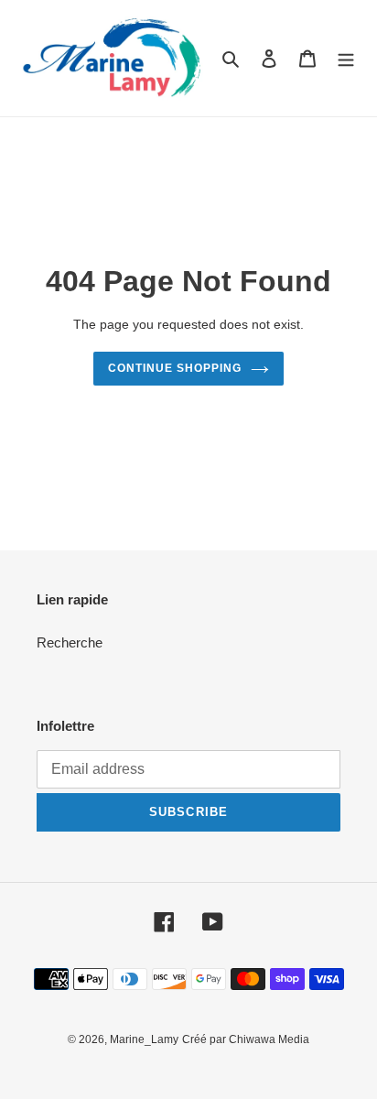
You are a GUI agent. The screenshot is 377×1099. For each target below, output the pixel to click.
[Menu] (346, 58)
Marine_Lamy (144, 1039)
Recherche (69, 642)
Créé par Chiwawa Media (245, 1039)
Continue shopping (175, 368)
